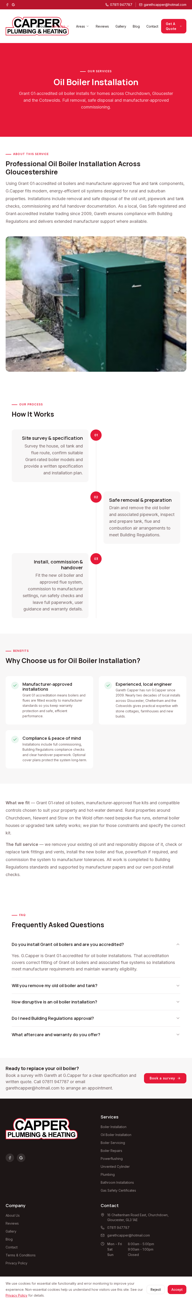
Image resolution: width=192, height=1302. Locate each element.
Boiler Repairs (111, 1151)
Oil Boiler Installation (116, 1135)
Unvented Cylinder (115, 1167)
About (40, 26)
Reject (156, 1289)
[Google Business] (13, 4)
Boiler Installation (113, 1127)
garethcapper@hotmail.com (32, 1088)
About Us (13, 1215)
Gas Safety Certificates (118, 1190)
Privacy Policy (16, 1263)
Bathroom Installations (117, 1182)
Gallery (120, 26)
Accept (177, 1289)
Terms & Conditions (21, 1255)
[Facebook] (7, 4)
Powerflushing (112, 1159)
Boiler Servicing (113, 1143)
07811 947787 (55, 1081)
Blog (136, 26)
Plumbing (108, 1174)
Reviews (102, 26)
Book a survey (162, 1078)
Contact (152, 26)
